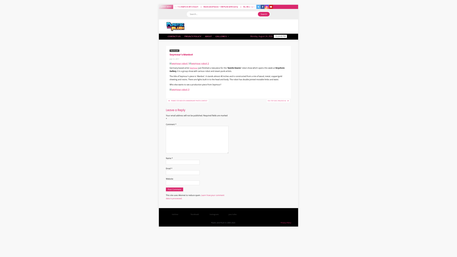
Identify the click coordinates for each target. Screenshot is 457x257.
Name (169, 158)
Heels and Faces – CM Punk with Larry (215, 7)
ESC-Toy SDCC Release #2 (277, 101)
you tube (232, 214)
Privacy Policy (192, 36)
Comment (171, 124)
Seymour (194, 68)
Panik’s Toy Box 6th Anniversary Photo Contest (189, 101)
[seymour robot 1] (179, 63)
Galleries (221, 36)
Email (169, 168)
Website (169, 179)
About (208, 36)
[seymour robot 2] (199, 63)
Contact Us (174, 36)
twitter (175, 214)
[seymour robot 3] (179, 89)
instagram (214, 214)
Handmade (174, 51)
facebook (195, 214)
